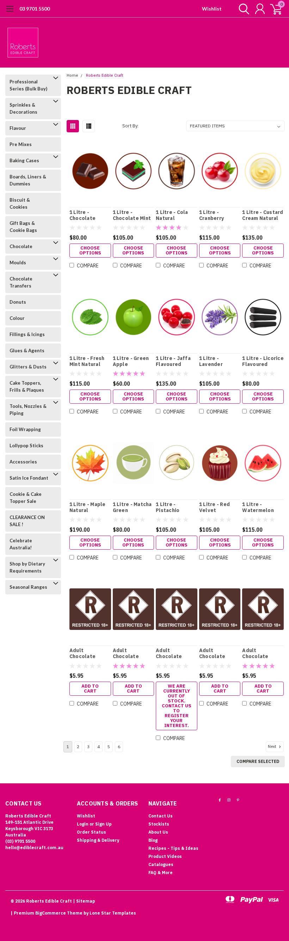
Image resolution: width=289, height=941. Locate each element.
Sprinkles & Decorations (23, 108)
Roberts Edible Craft (104, 75)
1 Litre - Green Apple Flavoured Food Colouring (132, 361)
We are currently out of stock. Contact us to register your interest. (176, 705)
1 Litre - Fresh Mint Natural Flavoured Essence (87, 361)
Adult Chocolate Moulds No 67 (215, 654)
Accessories (23, 462)
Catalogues (160, 864)
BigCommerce (50, 913)
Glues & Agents (27, 350)
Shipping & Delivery (98, 840)
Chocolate (21, 246)
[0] (273, 9)
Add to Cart (90, 688)
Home (72, 75)
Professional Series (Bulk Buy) (28, 85)
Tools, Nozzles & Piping (28, 409)
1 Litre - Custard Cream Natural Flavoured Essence (262, 215)
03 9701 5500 (34, 9)
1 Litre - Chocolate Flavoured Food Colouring (89, 215)
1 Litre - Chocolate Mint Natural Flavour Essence (132, 215)
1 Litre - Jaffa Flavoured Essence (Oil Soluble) (173, 361)
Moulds (18, 262)
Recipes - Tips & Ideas (173, 848)
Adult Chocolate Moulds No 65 (172, 654)
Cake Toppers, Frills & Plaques (27, 386)
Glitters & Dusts (28, 367)
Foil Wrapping (25, 429)
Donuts (18, 302)
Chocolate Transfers (21, 282)
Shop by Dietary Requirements (27, 567)
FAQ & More (160, 872)
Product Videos (165, 856)
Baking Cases (24, 160)
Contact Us (160, 816)
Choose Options (90, 250)
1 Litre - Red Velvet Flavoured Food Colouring (219, 507)
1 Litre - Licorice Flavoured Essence (263, 361)
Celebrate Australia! (21, 544)
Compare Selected (257, 761)
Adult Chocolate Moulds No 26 (86, 654)
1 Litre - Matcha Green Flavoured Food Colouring (132, 507)
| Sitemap (84, 901)
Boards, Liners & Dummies (28, 180)
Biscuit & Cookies (20, 203)
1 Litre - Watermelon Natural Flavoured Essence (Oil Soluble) (258, 507)
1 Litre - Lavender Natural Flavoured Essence (212, 361)
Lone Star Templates (113, 913)
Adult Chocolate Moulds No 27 (129, 654)
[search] (242, 9)
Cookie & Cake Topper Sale (26, 497)
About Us (158, 832)
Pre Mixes (21, 144)
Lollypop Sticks (26, 445)
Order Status (91, 832)
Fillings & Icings (27, 334)
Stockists (158, 824)
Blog (153, 840)
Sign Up (103, 824)
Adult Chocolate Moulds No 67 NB (258, 654)
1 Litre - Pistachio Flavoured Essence (168, 507)
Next (272, 746)
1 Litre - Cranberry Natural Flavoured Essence (212, 215)
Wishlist (212, 9)
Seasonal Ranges (28, 587)
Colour (17, 318)
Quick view (90, 171)
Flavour (18, 128)
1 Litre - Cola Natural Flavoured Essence (172, 215)
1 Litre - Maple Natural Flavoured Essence (87, 507)
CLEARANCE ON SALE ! (27, 520)
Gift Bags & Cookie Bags (23, 226)
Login (82, 824)
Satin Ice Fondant (29, 478)
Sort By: (130, 126)
